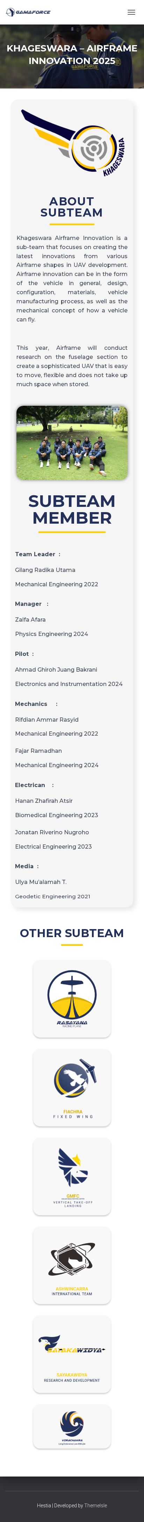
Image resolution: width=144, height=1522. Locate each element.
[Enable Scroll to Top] (130, 1508)
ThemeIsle (95, 1505)
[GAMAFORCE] (31, 12)
